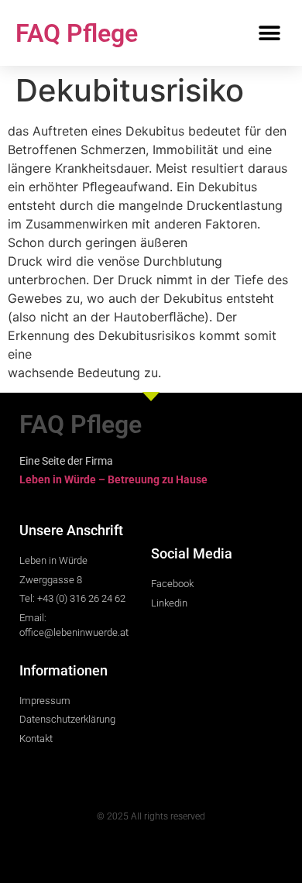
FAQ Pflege (76, 33)
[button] (269, 32)
